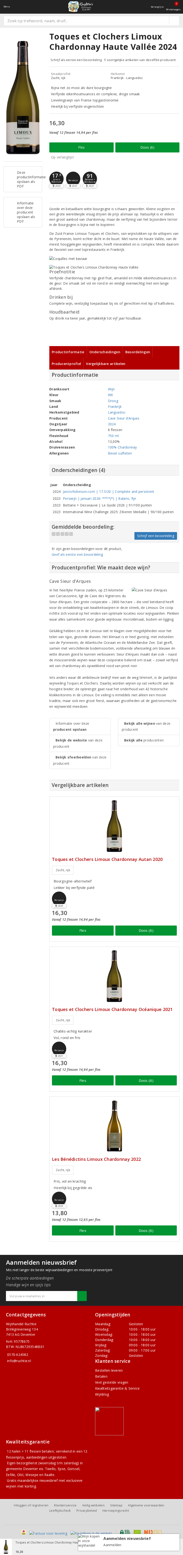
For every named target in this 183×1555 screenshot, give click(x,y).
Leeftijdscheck (60, 1510)
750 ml (113, 435)
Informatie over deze (71, 726)
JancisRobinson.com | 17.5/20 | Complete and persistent (108, 491)
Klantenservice (65, 1505)
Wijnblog (102, 1394)
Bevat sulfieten (120, 453)
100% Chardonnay (122, 447)
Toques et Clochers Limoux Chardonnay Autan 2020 (107, 859)
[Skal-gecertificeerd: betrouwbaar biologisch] (137, 1532)
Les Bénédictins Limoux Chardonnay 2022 (96, 1159)
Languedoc (117, 412)
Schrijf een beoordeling (155, 535)
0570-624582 (17, 1354)
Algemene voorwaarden (146, 1505)
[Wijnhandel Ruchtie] (80, 6)
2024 (112, 424)
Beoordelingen (137, 352)
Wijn (111, 389)
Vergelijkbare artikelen (105, 363)
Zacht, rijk (63, 870)
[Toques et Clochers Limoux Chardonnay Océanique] (114, 976)
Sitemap (116, 1505)
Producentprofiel (66, 363)
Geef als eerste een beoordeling (77, 554)
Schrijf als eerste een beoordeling (76, 60)
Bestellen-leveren (109, 1370)
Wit (110, 395)
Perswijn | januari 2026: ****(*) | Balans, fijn (99, 498)
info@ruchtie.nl (19, 1361)
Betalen (101, 1376)
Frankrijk (115, 406)
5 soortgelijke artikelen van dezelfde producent (140, 60)
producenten (144, 740)
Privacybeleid (86, 1510)
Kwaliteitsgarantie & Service (117, 1388)
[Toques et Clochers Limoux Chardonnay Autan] (114, 826)
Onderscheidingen (104, 352)
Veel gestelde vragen (111, 1382)
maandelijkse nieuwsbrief (37, 1480)
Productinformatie (68, 352)
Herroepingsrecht (115, 1510)
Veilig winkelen (93, 1505)
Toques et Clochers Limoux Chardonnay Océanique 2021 (112, 1009)
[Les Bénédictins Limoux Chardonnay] (114, 1126)
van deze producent (77, 743)
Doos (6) (147, 147)
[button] (56, 179)
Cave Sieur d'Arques (124, 418)
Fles (81, 147)
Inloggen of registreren (31, 1505)
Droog (113, 401)
